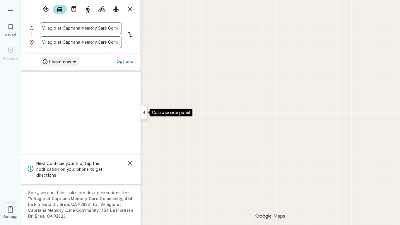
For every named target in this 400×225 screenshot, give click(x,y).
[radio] (46, 9)
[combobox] (80, 28)
